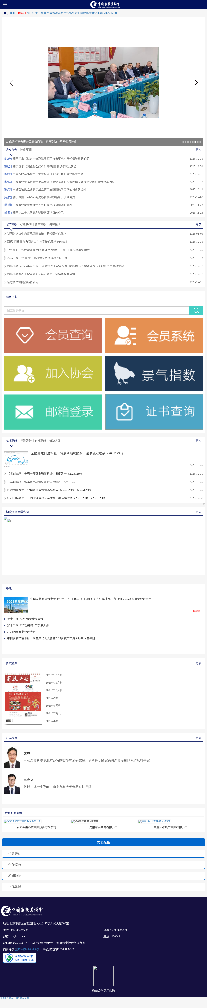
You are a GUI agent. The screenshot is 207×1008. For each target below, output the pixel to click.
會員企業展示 (13, 812)
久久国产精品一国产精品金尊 (14, 998)
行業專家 (11, 738)
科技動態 (40, 440)
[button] (10, 82)
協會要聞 (26, 149)
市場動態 (11, 440)
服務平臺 (11, 296)
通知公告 (11, 149)
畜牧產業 (11, 663)
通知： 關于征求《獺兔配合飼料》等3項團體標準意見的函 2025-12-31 (57, 13)
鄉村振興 (55, 224)
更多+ (199, 149)
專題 (9, 588)
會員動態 (40, 224)
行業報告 (26, 440)
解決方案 (55, 440)
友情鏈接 (103, 842)
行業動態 (11, 224)
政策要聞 (26, 224)
